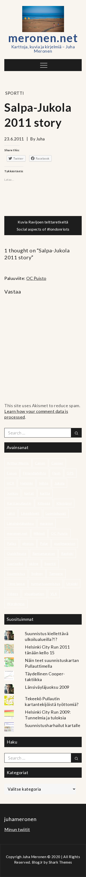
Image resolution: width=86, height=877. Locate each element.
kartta (45, 493)
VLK (53, 594)
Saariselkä (15, 563)
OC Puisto (36, 278)
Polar (44, 543)
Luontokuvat (56, 513)
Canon (40, 463)
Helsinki (26, 483)
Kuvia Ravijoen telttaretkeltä (43, 222)
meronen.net (43, 37)
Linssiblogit (30, 513)
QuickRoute (16, 553)
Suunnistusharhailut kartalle (52, 725)
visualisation (34, 594)
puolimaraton (64, 543)
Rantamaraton (43, 553)
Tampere (56, 574)
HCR (10, 483)
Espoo (12, 473)
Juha (40, 138)
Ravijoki (67, 553)
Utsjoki (72, 584)
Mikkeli (39, 533)
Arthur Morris (18, 463)
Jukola (59, 483)
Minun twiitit (17, 829)
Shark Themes (60, 862)
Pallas (11, 543)
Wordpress (16, 604)
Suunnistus (16, 574)
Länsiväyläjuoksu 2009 (47, 687)
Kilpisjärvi (64, 503)
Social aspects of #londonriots (43, 229)
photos (28, 543)
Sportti (14, 93)
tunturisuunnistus (45, 584)
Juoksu (12, 493)
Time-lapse (16, 584)
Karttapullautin (19, 503)
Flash (56, 473)
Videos (12, 594)
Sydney (37, 574)
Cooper (57, 463)
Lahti (11, 513)
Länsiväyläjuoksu (20, 523)
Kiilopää (44, 503)
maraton (46, 523)
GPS (70, 473)
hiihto (43, 483)
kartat (29, 493)
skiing (33, 563)
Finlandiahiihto (34, 473)
